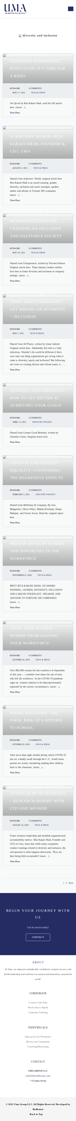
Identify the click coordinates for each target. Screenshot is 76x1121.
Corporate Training (38, 1012)
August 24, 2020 (21, 825)
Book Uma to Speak (38, 1007)
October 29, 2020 (21, 660)
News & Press (38, 93)
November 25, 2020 (22, 575)
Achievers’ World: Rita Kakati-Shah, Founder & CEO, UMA (37, 143)
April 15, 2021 (19, 422)
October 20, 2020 (21, 744)
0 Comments (35, 88)
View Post (15, 112)
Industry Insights (42, 422)
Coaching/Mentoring (38, 1046)
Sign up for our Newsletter (38, 1036)
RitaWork (15, 88)
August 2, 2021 (20, 168)
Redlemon (38, 1109)
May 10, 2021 (19, 253)
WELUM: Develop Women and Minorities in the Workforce (37, 551)
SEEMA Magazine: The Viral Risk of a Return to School (36, 720)
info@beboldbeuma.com (38, 1075)
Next (71, 883)
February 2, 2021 (21, 494)
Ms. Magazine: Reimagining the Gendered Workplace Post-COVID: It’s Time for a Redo (38, 61)
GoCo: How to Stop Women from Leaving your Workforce (34, 635)
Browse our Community (38, 1041)
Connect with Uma (38, 1002)
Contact (38, 937)
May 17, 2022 (19, 93)
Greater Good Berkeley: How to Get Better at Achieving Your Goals (38, 397)
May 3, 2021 (18, 333)
